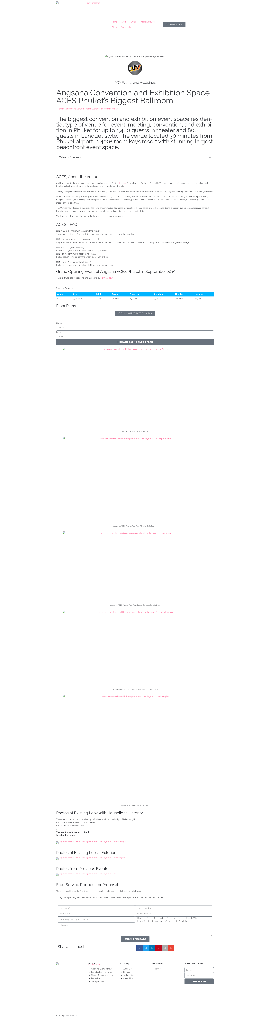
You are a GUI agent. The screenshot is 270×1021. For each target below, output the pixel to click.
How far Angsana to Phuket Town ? (75, 262)
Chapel (160, 918)
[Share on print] (165, 948)
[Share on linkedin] (152, 948)
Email (58, 332)
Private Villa (192, 918)
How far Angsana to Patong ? (72, 247)
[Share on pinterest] (158, 948)
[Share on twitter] (146, 948)
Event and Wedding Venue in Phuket (75, 109)
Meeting (158, 921)
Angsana (123, 183)
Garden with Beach (175, 918)
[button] (135, 230)
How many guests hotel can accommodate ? (79, 239)
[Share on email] (171, 948)
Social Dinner (184, 921)
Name (59, 323)
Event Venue (97, 109)
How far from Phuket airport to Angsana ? (78, 254)
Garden (150, 918)
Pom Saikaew (107, 278)
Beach (140, 918)
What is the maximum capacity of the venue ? (80, 231)
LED (82, 832)
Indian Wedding (144, 921)
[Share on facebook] (139, 948)
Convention (170, 921)
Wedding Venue (111, 109)
